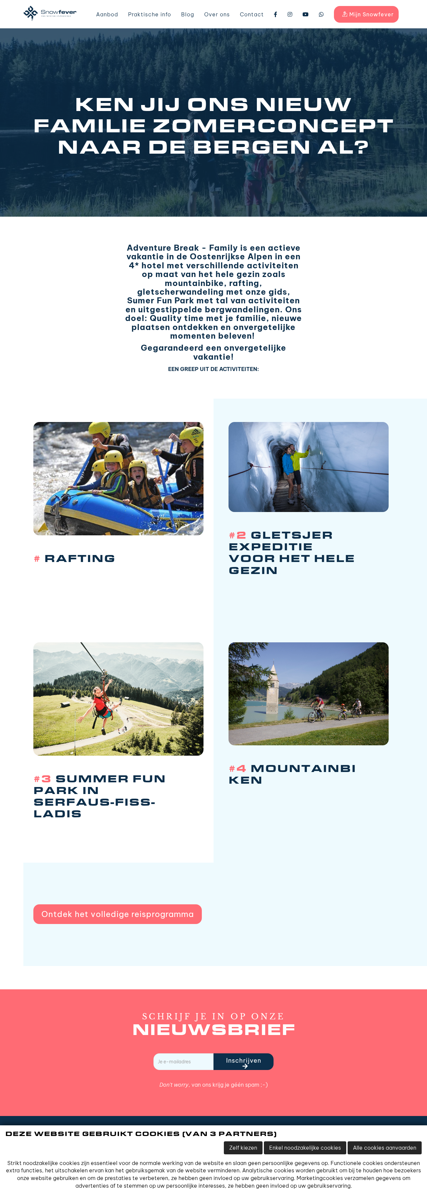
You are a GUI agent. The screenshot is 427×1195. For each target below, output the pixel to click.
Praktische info (149, 14)
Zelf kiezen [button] (243, 1147)
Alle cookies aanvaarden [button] (384, 1147)
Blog (187, 14)
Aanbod (107, 14)
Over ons (217, 14)
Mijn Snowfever (371, 14)
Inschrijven (243, 1060)
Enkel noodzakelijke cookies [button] (305, 1147)
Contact (252, 14)
